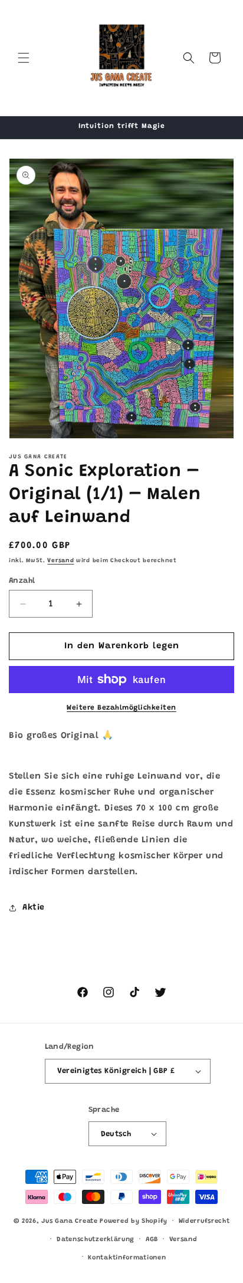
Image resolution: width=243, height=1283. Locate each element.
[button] (24, 58)
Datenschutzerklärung (95, 1239)
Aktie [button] (33, 908)
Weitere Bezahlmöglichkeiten (121, 707)
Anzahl (22, 581)
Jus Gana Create (69, 1221)
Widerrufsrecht (204, 1221)
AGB (152, 1239)
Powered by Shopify (134, 1221)
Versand (60, 561)
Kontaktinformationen (127, 1258)
